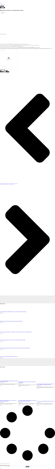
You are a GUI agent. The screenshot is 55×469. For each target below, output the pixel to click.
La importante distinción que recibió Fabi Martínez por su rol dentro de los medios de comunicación (13, 311)
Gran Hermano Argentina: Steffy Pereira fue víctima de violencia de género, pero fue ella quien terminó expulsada (27, 400)
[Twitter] (4, 7)
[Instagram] (2, 7)
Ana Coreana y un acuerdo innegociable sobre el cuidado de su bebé (9, 356)
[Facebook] (1, 7)
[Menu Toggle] (0, 2)
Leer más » (1, 385)
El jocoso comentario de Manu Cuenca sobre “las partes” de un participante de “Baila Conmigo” (8, 400)
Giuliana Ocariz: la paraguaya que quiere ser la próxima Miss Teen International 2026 (11, 321)
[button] (1, 71)
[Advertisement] (19, 38)
